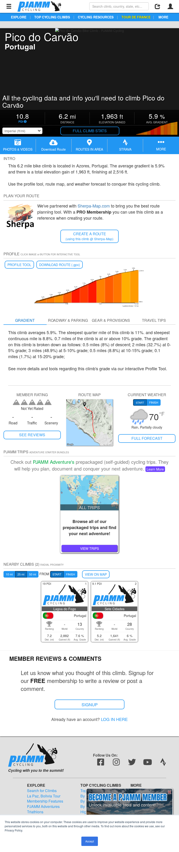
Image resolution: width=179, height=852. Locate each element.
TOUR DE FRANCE (136, 17)
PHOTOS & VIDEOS (17, 149)
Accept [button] (89, 841)
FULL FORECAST (146, 438)
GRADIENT (25, 320)
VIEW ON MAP (96, 574)
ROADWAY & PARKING (68, 320)
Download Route (53, 149)
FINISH (70, 574)
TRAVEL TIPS (154, 320)
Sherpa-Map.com (94, 206)
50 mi (32, 574)
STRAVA (125, 149)
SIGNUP (90, 704)
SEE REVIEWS (32, 434)
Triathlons (35, 811)
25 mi (20, 574)
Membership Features (45, 801)
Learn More (155, 469)
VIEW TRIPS (89, 548)
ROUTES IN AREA (89, 149)
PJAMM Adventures (43, 806)
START (56, 574)
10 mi (9, 574)
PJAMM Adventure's (53, 461)
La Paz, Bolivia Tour (43, 796)
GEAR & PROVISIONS (111, 320)
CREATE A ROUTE (89, 236)
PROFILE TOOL (19, 264)
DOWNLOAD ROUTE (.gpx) (59, 264)
